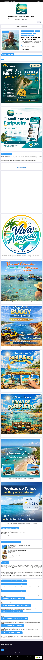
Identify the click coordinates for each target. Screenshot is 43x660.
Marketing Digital (34, 652)
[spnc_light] (40, 22)
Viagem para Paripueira (29, 35)
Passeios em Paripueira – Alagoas (11, 656)
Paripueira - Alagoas (26, 46)
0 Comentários (33, 46)
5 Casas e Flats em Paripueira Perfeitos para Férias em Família (18, 550)
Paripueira (6, 156)
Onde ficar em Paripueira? (29, 656)
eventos (20, 157)
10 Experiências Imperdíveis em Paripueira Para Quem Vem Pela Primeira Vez (20, 545)
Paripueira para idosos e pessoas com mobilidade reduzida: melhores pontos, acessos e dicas (31, 38)
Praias (35, 33)
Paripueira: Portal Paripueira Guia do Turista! (21, 16)
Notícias (23, 33)
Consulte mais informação (25, 49)
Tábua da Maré (19, 656)
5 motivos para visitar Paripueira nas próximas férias (16, 555)
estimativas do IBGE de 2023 (11, 575)
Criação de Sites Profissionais (28, 652)
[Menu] (2, 22)
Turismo (23, 35)
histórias (14, 160)
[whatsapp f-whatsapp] (38, 1)
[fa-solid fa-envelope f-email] (39, 1)
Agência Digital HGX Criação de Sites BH (18, 652)
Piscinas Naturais (29, 33)
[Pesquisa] (38, 22)
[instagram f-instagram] (37, 1)
